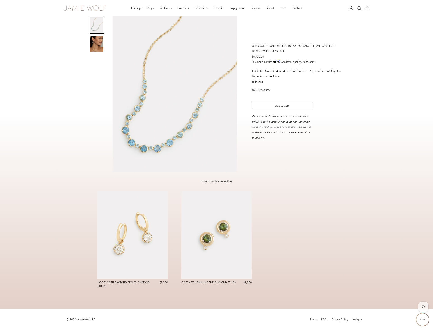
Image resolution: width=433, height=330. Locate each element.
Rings (150, 8)
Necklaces (165, 8)
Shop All (219, 8)
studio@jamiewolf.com (282, 127)
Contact (297, 8)
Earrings (136, 8)
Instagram (358, 319)
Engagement (237, 8)
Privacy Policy (340, 319)
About (270, 8)
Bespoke (256, 8)
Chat (422, 319)
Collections (201, 8)
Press (283, 8)
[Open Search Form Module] (359, 8)
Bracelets (183, 8)
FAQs (324, 319)
